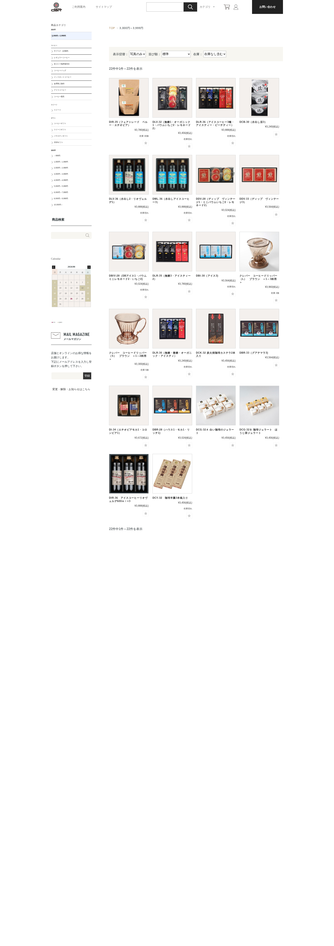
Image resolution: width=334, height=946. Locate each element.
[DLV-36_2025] (128, 174)
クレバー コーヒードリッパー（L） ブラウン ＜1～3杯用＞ (258, 279)
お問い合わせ (267, 6)
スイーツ (57, 110)
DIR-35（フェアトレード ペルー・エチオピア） (128, 124)
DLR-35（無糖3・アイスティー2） (172, 277)
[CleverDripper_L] (259, 251)
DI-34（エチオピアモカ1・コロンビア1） (128, 431)
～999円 (57, 156)
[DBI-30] (215, 251)
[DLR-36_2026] (215, 97)
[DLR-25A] (172, 328)
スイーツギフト (60, 130)
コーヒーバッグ (60, 70)
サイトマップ (104, 6)
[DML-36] (172, 174)
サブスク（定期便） (62, 51)
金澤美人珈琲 (59, 84)
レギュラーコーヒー (62, 58)
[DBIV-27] (128, 251)
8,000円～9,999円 (61, 199)
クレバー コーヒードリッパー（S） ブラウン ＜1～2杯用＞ (128, 356)
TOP (112, 28)
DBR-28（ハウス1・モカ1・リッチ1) (171, 431)
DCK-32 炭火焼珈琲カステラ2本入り (215, 354)
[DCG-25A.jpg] (215, 405)
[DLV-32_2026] (172, 97)
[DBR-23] (172, 405)
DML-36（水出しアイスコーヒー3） (171, 200)
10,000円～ (58, 205)
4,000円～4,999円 (61, 180)
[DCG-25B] (259, 405)
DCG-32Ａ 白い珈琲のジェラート (215, 431)
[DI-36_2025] (128, 405)
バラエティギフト (61, 136)
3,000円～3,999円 (59, 36)
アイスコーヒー (60, 90)
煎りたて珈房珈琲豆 (62, 64)
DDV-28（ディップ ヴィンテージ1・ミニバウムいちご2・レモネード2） (215, 202)
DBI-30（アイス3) (207, 275)
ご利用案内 (78, 6)
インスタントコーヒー (62, 77)
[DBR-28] (259, 328)
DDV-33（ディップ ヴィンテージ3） (259, 200)
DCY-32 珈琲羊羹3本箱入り (170, 497)
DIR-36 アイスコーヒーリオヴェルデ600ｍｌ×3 (128, 499)
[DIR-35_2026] (128, 97)
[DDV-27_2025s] (215, 174)
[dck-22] (215, 328)
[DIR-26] (128, 473)
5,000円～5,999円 (61, 186)
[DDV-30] (259, 174)
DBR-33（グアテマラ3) (253, 352)
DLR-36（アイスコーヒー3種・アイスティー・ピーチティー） (215, 124)
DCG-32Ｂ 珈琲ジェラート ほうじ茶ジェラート (258, 431)
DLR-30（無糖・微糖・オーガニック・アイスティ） (172, 354)
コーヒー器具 (59, 97)
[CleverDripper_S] (128, 328)
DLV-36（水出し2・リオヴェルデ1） (128, 200)
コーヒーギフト (60, 123)
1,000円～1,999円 (61, 162)
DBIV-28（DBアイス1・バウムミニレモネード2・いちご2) (128, 277)
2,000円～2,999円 (61, 168)
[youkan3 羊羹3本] (172, 473)
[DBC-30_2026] (259, 97)
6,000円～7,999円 (61, 192)
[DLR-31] (172, 251)
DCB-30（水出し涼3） (253, 122)
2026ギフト (58, 142)
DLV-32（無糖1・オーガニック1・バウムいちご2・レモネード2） (172, 125)
